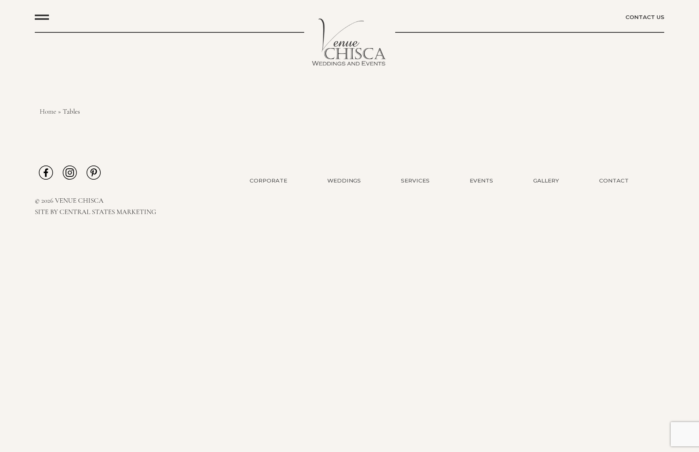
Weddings (344, 180)
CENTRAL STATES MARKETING (107, 212)
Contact (614, 180)
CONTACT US (644, 17)
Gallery (546, 180)
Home (48, 111)
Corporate (268, 180)
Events (481, 180)
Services (415, 180)
